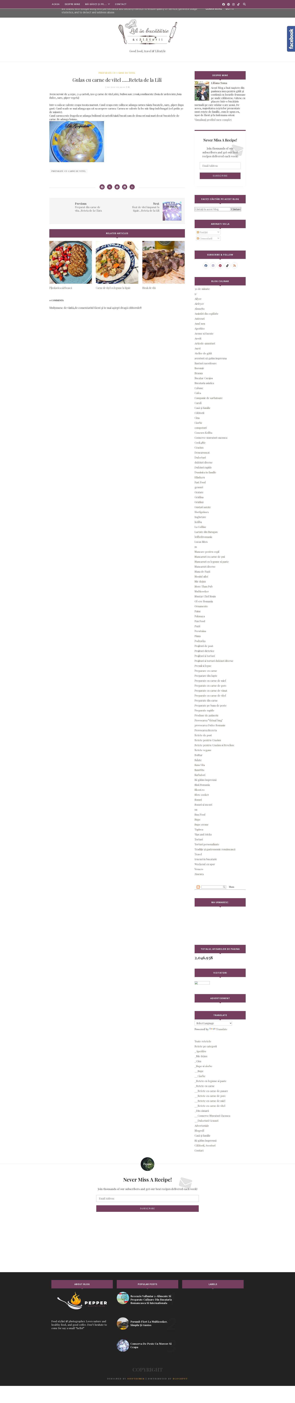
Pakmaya (200, 616)
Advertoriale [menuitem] (202, 1125)
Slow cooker (202, 794)
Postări (203, 232)
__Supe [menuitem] (199, 1071)
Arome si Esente (204, 333)
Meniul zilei (201, 576)
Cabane (199, 388)
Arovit (198, 338)
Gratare (199, 492)
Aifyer (198, 298)
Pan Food (200, 621)
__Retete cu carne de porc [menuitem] (210, 1096)
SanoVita (199, 770)
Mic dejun (200, 581)
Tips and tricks (203, 834)
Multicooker (202, 591)
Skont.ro (200, 789)
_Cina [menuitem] (198, 1061)
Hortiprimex (202, 512)
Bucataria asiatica (204, 383)
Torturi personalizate (207, 844)
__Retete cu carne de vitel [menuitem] (210, 1105)
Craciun (199, 447)
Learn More (214, 8)
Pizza (198, 636)
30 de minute (202, 289)
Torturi (199, 839)
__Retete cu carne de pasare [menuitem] (211, 1091)
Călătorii (199, 413)
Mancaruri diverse (205, 566)
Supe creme (201, 824)
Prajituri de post (204, 646)
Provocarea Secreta (206, 730)
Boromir (199, 368)
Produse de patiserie (207, 715)
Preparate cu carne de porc (210, 685)
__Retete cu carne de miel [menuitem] (210, 1101)
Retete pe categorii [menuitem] (206, 1046)
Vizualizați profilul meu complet (213, 119)
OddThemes (136, 1378)
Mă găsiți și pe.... (96, 4)
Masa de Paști (202, 571)
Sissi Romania (202, 784)
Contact (121, 4)
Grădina (199, 497)
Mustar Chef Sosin (205, 596)
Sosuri (198, 799)
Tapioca (199, 829)
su (196, 809)
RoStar (198, 755)
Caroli (198, 403)
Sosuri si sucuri (203, 804)
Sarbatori (200, 775)
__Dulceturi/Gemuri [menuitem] (206, 1120)
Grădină (199, 502)
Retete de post (203, 735)
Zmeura (199, 874)
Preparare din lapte (206, 675)
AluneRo (200, 308)
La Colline (200, 527)
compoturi (201, 427)
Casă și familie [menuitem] (202, 1135)
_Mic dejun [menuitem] (201, 1056)
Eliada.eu (200, 477)
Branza (199, 373)
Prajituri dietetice (204, 651)
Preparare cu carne (206, 670)
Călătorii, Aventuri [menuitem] (205, 1145)
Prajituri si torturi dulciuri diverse (214, 661)
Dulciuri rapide (203, 467)
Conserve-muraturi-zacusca (211, 437)
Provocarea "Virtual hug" (209, 720)
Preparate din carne (206, 700)
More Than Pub (204, 586)
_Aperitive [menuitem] (200, 1051)
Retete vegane (203, 750)
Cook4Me (200, 442)
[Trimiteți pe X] (109, 186)
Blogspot (180, 1378)
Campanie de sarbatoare (209, 398)
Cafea (198, 393)
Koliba (198, 522)
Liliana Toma (219, 83)
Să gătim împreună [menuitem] (205, 1140)
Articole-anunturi (205, 343)
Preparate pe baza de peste (211, 705)
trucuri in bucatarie (206, 859)
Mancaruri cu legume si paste (212, 561)
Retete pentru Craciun (208, 740)
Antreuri (200, 318)
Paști (197, 626)
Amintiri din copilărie (206, 313)
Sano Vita (200, 765)
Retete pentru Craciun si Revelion (214, 745)
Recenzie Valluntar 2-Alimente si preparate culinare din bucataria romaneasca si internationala (151, 1299)
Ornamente (201, 606)
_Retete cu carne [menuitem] (205, 1086)
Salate (198, 760)
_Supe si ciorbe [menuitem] (203, 1066)
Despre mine (72, 4)
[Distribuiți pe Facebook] (102, 186)
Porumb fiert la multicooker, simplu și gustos (148, 1323)
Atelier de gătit (203, 353)
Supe (197, 819)
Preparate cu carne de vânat (211, 690)
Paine (198, 611)
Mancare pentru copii (207, 551)
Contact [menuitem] (199, 1150)
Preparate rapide (204, 710)
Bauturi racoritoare (206, 363)
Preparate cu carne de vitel (117, 72)
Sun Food (200, 814)
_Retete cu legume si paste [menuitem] (210, 1081)
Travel (198, 854)
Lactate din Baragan (206, 532)
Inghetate (200, 517)
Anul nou (200, 323)
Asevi (197, 348)
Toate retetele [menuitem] (203, 1041)
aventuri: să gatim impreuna (211, 358)
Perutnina (200, 631)
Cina (197, 417)
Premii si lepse (203, 665)
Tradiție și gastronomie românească (215, 849)
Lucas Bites (201, 541)
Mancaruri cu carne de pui (210, 556)
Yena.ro (199, 869)
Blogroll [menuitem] (199, 1130)
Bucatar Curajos (204, 378)
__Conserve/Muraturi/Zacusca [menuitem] (212, 1115)
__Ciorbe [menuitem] (200, 1076)
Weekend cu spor (205, 864)
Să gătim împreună (205, 780)
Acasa (56, 4)
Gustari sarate (203, 507)
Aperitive (200, 328)
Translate (221, 1029)
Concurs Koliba (203, 432)
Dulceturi (200, 457)
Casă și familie (202, 408)
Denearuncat (202, 452)
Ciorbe (198, 422)
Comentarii (205, 238)
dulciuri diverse (204, 462)
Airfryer (199, 303)
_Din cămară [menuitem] (202, 1110)
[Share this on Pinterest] (117, 186)
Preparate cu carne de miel (210, 680)
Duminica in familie (205, 472)
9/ (196, 294)
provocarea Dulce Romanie (210, 725)
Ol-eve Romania (204, 601)
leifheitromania (203, 537)
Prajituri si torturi (205, 656)
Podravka (200, 641)
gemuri (199, 487)
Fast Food (200, 482)
